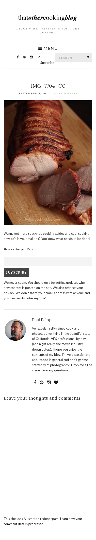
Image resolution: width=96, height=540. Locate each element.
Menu (50, 48)
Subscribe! (48, 63)
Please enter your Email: (19, 249)
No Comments (65, 93)
